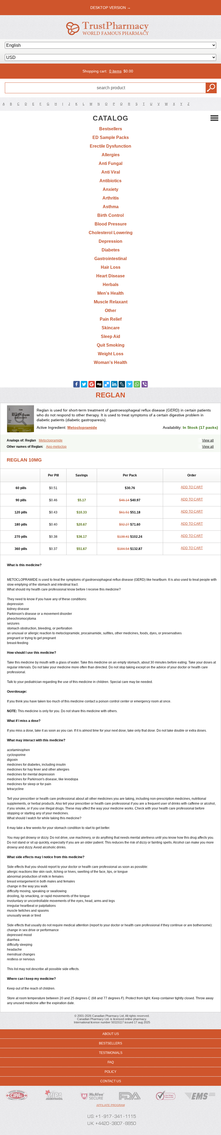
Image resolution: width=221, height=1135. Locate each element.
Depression (110, 241)
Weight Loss (110, 353)
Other (110, 310)
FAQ (111, 1062)
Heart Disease (110, 276)
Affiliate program (110, 1105)
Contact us (110, 1081)
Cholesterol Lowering (111, 232)
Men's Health (110, 293)
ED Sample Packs (110, 137)
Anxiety (110, 189)
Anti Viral (110, 172)
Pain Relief (111, 319)
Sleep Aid (110, 336)
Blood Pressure (111, 224)
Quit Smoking (111, 345)
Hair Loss (110, 267)
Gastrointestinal (110, 258)
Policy (110, 1072)
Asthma (111, 206)
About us (110, 1034)
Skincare (111, 328)
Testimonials (110, 1053)
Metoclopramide (82, 427)
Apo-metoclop (56, 447)
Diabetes (111, 250)
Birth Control (110, 215)
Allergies (111, 154)
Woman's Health (110, 362)
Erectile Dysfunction (110, 146)
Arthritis (110, 198)
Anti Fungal (110, 163)
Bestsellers (110, 129)
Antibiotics (110, 180)
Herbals (111, 284)
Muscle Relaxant (110, 302)
